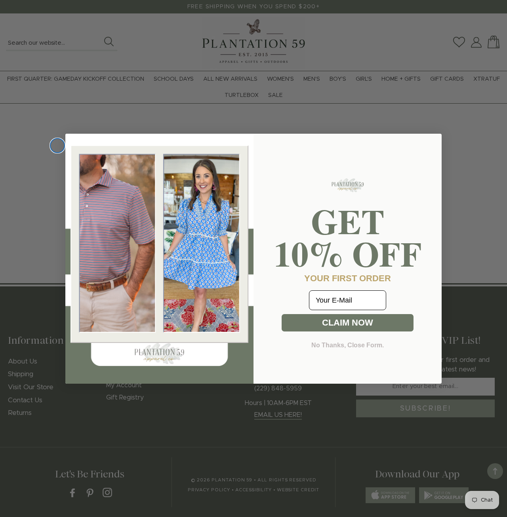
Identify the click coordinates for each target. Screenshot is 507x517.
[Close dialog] (57, 145)
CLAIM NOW (347, 323)
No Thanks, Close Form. (347, 345)
